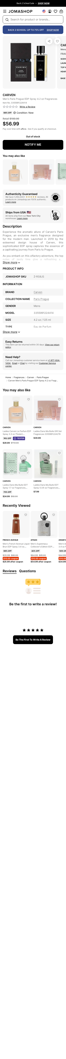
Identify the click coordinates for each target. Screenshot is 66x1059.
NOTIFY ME (33, 144)
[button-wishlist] (55, 11)
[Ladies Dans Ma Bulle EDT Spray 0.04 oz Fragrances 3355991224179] (59, 453)
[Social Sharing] (49, 41)
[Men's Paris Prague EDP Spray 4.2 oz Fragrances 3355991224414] (57, 41)
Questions (27, 571)
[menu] (5, 11)
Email (14, 363)
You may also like (14, 155)
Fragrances (19, 377)
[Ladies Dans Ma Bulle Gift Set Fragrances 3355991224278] (59, 399)
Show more (10, 262)
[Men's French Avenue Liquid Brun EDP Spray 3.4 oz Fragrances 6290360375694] (25, 514)
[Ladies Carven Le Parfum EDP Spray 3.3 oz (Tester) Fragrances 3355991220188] (28, 399)
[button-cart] (61, 11)
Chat (22, 363)
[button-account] (50, 11)
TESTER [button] (20, 438)
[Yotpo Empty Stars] (10, 106)
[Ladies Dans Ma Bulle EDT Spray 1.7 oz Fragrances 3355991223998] (28, 453)
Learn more (10, 202)
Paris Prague (43, 377)
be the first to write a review (33, 639)
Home (8, 377)
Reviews (10, 571)
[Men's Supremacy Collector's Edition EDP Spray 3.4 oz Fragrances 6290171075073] (53, 514)
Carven (30, 377)
